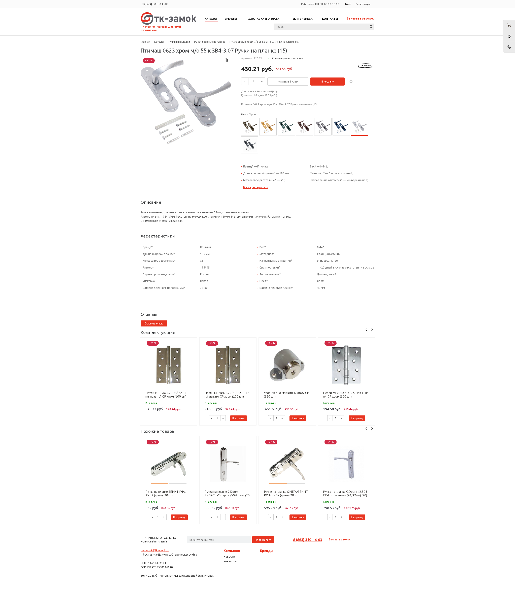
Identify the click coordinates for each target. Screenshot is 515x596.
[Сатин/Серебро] (322, 126)
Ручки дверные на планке (209, 41)
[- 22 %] (169, 464)
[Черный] (249, 145)
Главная (145, 41)
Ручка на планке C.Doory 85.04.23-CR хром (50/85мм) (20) (227, 493)
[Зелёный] (286, 126)
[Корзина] (509, 25)
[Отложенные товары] (509, 36)
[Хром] (359, 126)
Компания (232, 551)
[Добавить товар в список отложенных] (351, 81)
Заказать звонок (360, 18)
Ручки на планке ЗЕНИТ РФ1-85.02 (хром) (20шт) (166, 493)
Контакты (230, 561)
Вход (348, 4)
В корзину (327, 81)
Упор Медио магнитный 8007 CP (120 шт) (286, 394)
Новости (229, 556)
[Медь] (304, 126)
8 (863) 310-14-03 (155, 4)
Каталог (159, 41)
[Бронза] (249, 126)
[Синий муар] (341, 126)
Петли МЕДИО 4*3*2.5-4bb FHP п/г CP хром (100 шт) (345, 394)
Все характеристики (255, 187)
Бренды (266, 551)
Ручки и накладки (179, 41)
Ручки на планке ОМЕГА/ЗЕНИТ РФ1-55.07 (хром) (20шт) (286, 493)
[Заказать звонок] (509, 47)
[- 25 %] (169, 365)
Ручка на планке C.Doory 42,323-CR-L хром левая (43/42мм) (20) (346, 493)
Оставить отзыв (154, 323)
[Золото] (268, 126)
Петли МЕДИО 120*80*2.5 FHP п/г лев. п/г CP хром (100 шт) (226, 394)
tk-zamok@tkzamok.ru (155, 550)
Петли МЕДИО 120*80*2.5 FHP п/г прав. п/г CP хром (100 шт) (167, 394)
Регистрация (363, 4)
